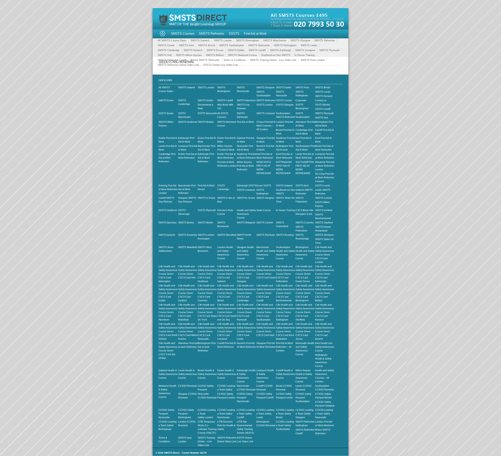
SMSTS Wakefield (187, 247)
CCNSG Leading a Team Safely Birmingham (168, 425)
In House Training (304, 55)
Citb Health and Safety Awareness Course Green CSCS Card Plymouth (246, 312)
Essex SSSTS (263, 185)
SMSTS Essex (214, 50)
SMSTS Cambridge (168, 50)
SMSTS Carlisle (323, 198)
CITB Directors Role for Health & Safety (226, 425)
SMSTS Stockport (324, 235)
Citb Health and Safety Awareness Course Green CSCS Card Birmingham (305, 293)
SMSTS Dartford (323, 210)
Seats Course (263, 210)
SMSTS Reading (285, 235)
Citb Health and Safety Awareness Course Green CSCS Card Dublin (168, 293)
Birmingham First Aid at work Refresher (207, 347)
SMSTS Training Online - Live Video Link (273, 60)
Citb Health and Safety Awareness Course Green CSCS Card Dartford (187, 293)
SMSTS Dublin (236, 50)
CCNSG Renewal (187, 386)
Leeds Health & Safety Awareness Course (187, 374)
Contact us (320, 100)
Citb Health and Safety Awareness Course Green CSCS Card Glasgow (246, 274)
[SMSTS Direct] (194, 25)
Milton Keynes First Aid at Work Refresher (245, 166)
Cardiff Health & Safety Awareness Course (285, 374)
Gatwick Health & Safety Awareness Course (168, 374)
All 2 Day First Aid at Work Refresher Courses (324, 177)
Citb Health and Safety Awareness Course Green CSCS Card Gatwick (226, 274)
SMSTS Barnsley (168, 222)
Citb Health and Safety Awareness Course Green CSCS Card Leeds (246, 331)
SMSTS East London (313, 60)
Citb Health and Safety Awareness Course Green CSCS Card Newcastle (207, 331)
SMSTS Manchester (274, 40)
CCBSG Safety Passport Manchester (244, 398)
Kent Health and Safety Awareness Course (324, 347)
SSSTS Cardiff (322, 109)
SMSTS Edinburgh (280, 50)
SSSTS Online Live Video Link (220, 64)
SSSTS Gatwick (284, 185)
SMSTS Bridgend (246, 222)
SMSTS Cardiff (257, 50)
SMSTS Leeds (309, 45)
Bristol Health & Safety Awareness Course (207, 374)
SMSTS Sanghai (265, 198)
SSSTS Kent (302, 185)
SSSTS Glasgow (285, 104)
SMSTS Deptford (324, 222)
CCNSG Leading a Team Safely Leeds (265, 414)
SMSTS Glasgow (300, 40)
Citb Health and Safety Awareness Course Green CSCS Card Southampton (265, 312)
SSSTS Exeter (166, 113)
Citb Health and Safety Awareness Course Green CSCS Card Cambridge (246, 293)
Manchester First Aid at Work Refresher (187, 189)
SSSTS (234, 33)
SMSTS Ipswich (167, 235)
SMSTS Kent (186, 45)
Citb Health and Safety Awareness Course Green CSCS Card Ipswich (324, 331)
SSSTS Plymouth (207, 210)
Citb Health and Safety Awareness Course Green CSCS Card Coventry (207, 293)
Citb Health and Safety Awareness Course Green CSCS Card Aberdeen (168, 312)
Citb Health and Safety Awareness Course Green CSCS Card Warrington (168, 274)
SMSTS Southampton (231, 45)
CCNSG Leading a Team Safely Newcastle (324, 414)
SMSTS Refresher (211, 33)
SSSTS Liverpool (246, 190)
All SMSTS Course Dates (172, 40)
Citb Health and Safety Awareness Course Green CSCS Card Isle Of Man (168, 350)
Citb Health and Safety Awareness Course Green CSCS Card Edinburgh (324, 274)
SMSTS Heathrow (187, 122)
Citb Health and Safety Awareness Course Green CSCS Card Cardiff (265, 293)
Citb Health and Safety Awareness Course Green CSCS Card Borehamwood (285, 293)
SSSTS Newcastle (207, 113)
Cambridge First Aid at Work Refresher (167, 158)
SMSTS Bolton (205, 222)
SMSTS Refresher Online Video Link (178, 64)
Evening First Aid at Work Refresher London (168, 189)
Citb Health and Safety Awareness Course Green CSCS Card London (324, 255)
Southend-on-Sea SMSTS (275, 55)
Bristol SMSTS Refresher (205, 60)
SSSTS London (264, 104)
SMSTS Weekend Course (242, 55)
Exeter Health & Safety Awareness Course (226, 374)
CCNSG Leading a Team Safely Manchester (226, 414)
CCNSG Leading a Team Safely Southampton (285, 425)
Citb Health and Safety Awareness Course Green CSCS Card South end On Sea (227, 312)
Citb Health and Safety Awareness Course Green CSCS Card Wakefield (187, 312)
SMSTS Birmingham (247, 40)
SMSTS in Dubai (206, 198)
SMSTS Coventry (305, 222)
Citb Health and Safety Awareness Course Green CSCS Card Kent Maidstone (285, 331)
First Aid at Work (255, 33)
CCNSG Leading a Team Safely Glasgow (305, 414)
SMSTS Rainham (265, 235)
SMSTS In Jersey (246, 198)
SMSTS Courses (182, 33)
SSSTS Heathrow (168, 210)
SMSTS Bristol (206, 45)
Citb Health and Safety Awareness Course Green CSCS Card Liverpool (226, 331)
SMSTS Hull (165, 55)
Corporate (301, 100)
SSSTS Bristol (322, 104)
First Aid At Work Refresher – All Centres (284, 347)
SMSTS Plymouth (329, 50)
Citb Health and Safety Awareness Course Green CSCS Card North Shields (168, 331)
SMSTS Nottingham (285, 45)
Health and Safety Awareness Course (246, 214)
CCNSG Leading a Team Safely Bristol (285, 414)
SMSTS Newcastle (259, 45)
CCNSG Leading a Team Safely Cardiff (246, 414)
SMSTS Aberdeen (246, 100)
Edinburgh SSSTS (246, 185)
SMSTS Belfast (215, 55)
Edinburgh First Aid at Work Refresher (206, 158)
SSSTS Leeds (322, 185)
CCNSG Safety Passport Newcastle (166, 414)
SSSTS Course (284, 100)
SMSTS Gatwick (200, 40)
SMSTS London (223, 40)
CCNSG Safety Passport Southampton (303, 398)
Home (162, 34)
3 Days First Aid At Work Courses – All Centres (265, 126)
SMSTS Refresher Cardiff (172, 60)
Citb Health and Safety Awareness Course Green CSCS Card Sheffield (305, 312)
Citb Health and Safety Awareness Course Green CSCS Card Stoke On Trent (207, 312)
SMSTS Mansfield (226, 235)
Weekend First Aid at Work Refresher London (324, 166)
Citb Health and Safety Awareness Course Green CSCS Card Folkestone (285, 274)
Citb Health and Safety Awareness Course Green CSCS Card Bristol (226, 293)
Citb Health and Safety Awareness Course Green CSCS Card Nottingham (285, 312)
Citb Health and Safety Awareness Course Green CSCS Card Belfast (324, 293)
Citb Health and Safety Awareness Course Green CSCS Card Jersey (305, 331)
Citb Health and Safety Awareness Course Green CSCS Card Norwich (324, 312)
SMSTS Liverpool (305, 50)
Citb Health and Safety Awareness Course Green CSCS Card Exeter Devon (305, 274)
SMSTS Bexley (186, 222)
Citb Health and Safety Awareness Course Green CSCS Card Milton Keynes (188, 331)
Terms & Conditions (234, 60)
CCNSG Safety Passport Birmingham (186, 414)
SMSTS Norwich (193, 50)
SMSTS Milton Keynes (189, 55)
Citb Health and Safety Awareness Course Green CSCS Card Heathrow (207, 274)
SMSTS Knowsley (187, 235)
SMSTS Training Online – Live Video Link (206, 441)
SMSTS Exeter (166, 45)
